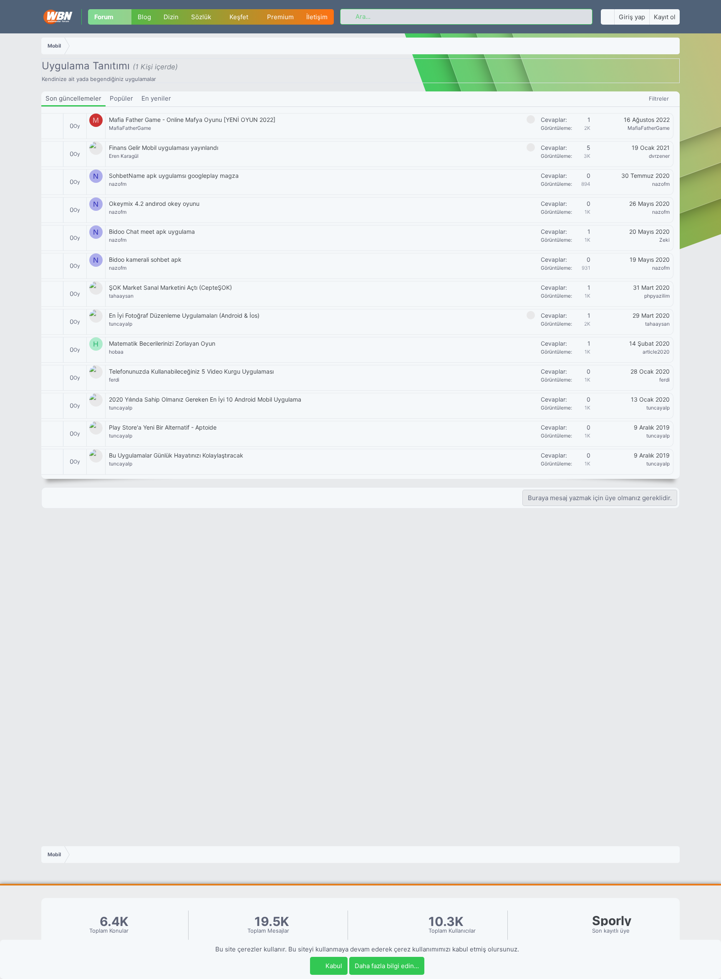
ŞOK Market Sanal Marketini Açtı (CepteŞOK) (170, 287)
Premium (280, 17)
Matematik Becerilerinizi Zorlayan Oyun (162, 343)
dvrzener (659, 156)
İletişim (317, 17)
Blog (144, 17)
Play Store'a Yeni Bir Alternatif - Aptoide (163, 427)
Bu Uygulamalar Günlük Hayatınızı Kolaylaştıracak (176, 455)
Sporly (612, 921)
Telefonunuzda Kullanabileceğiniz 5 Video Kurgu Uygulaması (191, 371)
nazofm (117, 184)
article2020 (656, 352)
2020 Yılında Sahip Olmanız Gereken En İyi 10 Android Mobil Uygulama (205, 399)
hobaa (116, 352)
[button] (125, 17)
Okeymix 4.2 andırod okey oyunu (154, 203)
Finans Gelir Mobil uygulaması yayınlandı (163, 147)
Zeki (664, 240)
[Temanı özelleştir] (607, 17)
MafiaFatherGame (130, 128)
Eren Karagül (124, 156)
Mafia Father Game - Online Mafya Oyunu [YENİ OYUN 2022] (192, 119)
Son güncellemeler (73, 98)
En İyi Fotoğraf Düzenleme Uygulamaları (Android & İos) (184, 315)
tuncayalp (120, 324)
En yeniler (156, 98)
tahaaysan (121, 296)
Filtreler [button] (659, 98)
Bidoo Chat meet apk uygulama (152, 231)
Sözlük (201, 17)
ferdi (114, 380)
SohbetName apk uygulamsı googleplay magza (174, 175)
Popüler (121, 98)
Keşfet (238, 17)
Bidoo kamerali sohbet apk (145, 259)
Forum (103, 17)
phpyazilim (657, 296)
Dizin (171, 17)
